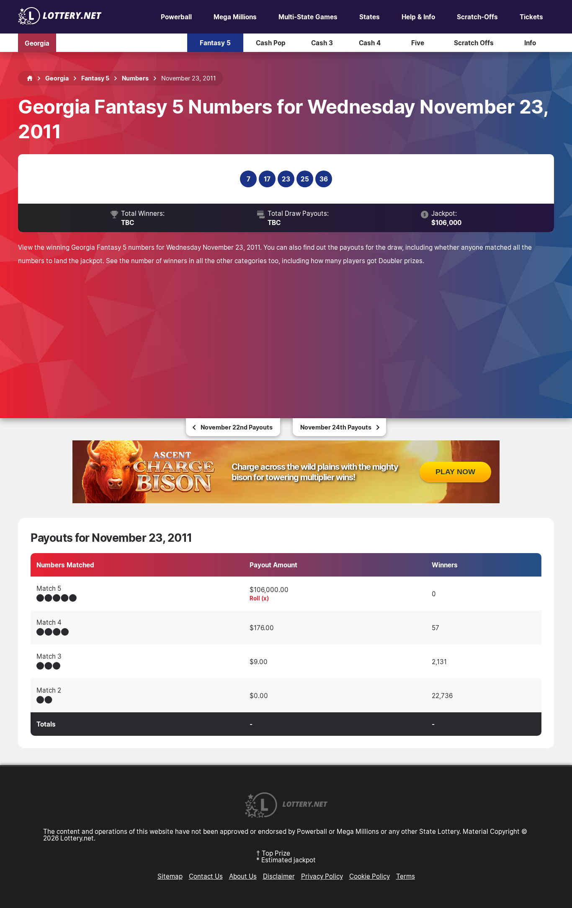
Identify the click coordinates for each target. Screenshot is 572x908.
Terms (405, 876)
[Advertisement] (286, 330)
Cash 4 (370, 43)
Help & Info (418, 17)
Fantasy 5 (215, 43)
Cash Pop (271, 43)
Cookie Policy (369, 876)
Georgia (37, 43)
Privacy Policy (322, 876)
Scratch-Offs (477, 17)
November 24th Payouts (335, 427)
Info (530, 43)
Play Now (455, 472)
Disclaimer (279, 876)
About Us (243, 876)
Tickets (531, 17)
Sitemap (170, 876)
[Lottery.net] (60, 22)
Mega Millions (235, 17)
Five (417, 43)
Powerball (176, 17)
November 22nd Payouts (237, 427)
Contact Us (206, 876)
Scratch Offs (474, 43)
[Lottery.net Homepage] (30, 78)
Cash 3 (322, 43)
